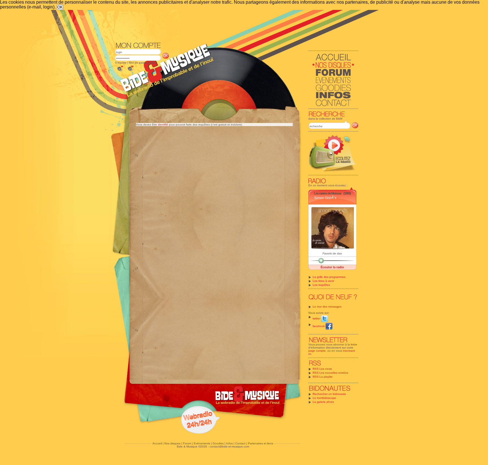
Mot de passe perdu (142, 62)
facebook (319, 326)
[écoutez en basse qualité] (120, 71)
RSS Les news (322, 368)
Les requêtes (321, 284)
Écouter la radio (332, 267)
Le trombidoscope (324, 397)
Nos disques (172, 443)
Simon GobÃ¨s (325, 198)
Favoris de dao (332, 253)
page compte (317, 350)
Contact (240, 443)
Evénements (202, 443)
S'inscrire (121, 62)
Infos (229, 443)
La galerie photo (323, 401)
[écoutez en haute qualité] (130, 71)
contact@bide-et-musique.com (229, 446)
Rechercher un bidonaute (329, 393)
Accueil (157, 443)
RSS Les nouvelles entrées (330, 372)
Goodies (218, 443)
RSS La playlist (322, 376)
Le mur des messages (327, 306)
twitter (317, 318)
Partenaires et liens (260, 443)
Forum (187, 443)
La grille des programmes (329, 276)
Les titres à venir (323, 280)
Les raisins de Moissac (327, 193)
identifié (163, 124)
